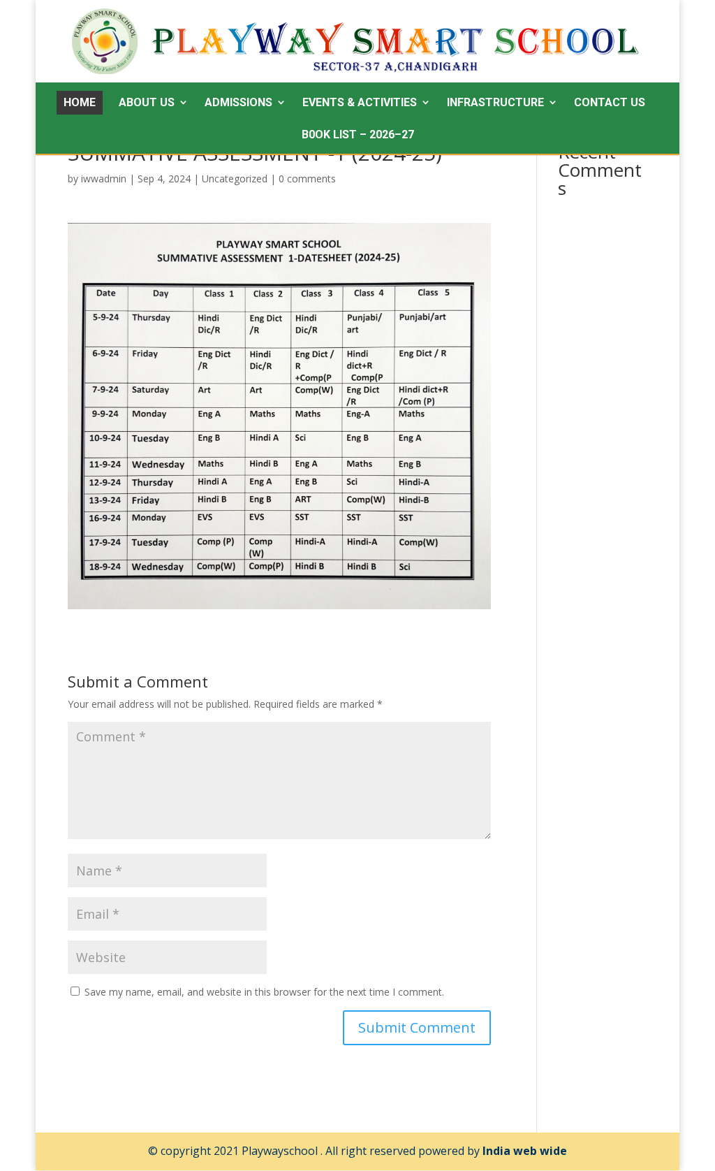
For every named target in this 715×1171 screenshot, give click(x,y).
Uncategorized (234, 178)
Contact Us (609, 102)
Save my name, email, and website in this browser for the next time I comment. (264, 991)
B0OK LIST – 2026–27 (358, 134)
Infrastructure (495, 102)
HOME (80, 102)
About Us (147, 102)
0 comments (307, 178)
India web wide (524, 1150)
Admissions (238, 102)
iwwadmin (103, 178)
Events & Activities (359, 102)
